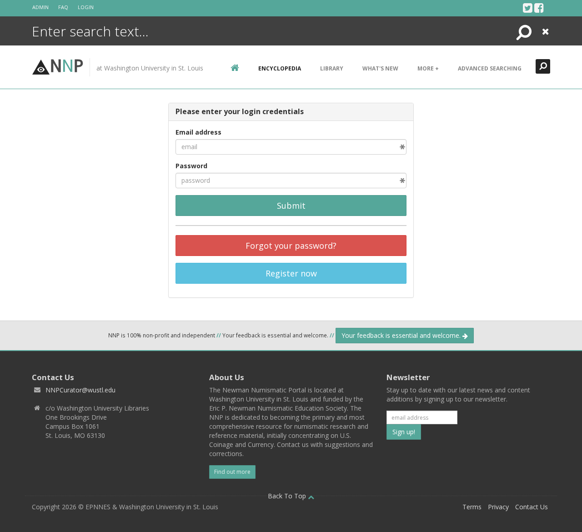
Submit (291, 205)
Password (191, 165)
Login (86, 7)
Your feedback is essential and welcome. (401, 335)
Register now (291, 273)
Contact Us (531, 506)
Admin (40, 7)
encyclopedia (279, 68)
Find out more (232, 472)
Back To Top (288, 496)
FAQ (63, 7)
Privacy (498, 506)
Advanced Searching (490, 68)
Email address (198, 132)
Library (331, 68)
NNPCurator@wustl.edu (80, 390)
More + (428, 68)
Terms (472, 506)
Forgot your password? (291, 245)
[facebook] (539, 7)
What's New (380, 68)
